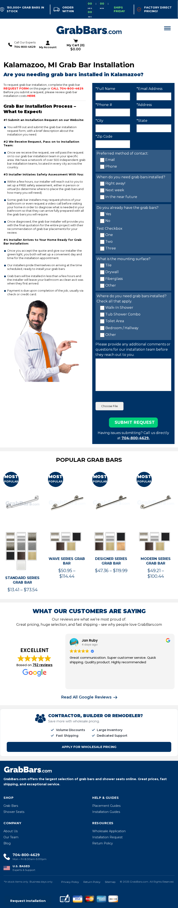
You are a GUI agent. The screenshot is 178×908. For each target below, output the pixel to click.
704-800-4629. (136, 438)
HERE (31, 95)
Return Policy (102, 843)
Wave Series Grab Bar (67, 561)
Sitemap (110, 881)
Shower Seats (13, 812)
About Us (10, 831)
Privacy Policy (70, 881)
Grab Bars (10, 806)
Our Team (10, 837)
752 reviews (43, 665)
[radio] (10, 536)
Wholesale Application (109, 831)
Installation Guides (106, 812)
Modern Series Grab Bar (156, 561)
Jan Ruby (90, 640)
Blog (7, 843)
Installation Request (107, 837)
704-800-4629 (25, 46)
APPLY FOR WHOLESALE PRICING (89, 747)
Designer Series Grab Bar (111, 561)
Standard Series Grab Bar (22, 580)
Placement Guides (106, 806)
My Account (47, 47)
